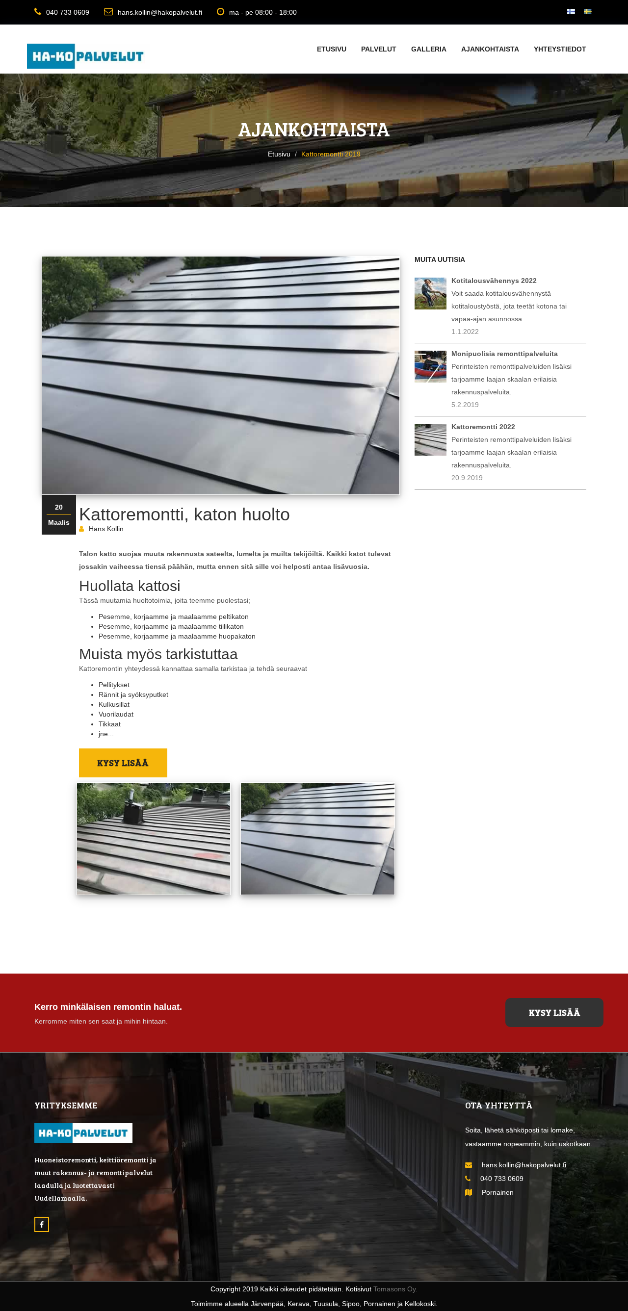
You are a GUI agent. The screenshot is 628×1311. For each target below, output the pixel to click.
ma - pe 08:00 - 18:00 (263, 12)
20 (59, 507)
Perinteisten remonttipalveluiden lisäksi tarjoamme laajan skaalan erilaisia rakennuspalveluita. (511, 373)
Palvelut (378, 49)
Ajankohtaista (490, 49)
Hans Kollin (106, 529)
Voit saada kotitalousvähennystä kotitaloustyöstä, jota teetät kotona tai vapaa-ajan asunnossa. (509, 300)
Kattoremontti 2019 (331, 154)
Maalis (59, 522)
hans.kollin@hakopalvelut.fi (160, 12)
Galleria (428, 49)
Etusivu (331, 49)
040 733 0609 (67, 12)
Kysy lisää (123, 763)
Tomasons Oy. (395, 1289)
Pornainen (498, 1192)
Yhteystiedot (560, 49)
